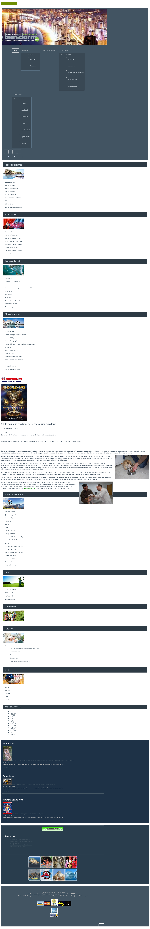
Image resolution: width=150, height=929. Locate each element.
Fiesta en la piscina (10, 565)
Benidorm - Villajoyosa (11, 188)
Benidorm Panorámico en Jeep (14, 552)
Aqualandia (8, 278)
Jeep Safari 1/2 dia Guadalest (13, 540)
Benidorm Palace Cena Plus (13, 238)
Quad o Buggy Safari (11, 515)
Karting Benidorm (10, 533)
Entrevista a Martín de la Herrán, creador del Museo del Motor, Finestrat (33, 784)
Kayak (6, 527)
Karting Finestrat (10, 530)
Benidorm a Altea (10, 191)
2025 (10, 713)
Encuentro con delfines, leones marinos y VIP (18, 288)
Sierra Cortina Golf (10, 590)
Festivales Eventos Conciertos (13, 251)
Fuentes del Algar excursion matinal (15, 334)
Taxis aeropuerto (15, 652)
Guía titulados (14, 658)
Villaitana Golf (9, 593)
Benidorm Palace (10, 232)
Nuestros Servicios (10, 646)
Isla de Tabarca (9, 331)
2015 (10, 722)
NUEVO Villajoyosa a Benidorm (14, 207)
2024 (10, 715)
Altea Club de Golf (10, 599)
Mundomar (8, 285)
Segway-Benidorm (10, 555)
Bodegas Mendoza (10, 366)
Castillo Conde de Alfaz (11, 247)
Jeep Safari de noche (11, 549)
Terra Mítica (8, 291)
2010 (10, 730)
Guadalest (8, 347)
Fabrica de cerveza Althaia (12, 369)
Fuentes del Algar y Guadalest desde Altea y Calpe (20, 344)
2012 (10, 727)
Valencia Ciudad (9, 353)
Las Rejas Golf (9, 596)
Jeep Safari (8, 543)
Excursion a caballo (10, 512)
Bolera (7, 687)
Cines (6, 696)
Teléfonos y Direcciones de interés (20, 661)
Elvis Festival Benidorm (12, 254)
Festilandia (8, 693)
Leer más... (6, 767)
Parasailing (8, 521)
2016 (10, 720)
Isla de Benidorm (10, 182)
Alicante (7, 363)
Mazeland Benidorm (11, 303)
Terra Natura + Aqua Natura (13, 300)
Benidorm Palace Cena (11, 235)
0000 (10, 734)
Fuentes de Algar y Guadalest (13, 341)
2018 (10, 716)
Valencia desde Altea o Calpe (13, 356)
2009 (10, 732)
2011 (10, 729)
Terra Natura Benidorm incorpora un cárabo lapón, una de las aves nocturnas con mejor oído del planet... (43, 760)
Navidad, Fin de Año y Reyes (13, 244)
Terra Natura (8, 297)
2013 (10, 725)
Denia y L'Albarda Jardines (12, 350)
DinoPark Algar (9, 307)
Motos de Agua (9, 518)
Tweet (7, 432)
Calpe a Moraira (9, 204)
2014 (10, 723)
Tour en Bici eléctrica (11, 559)
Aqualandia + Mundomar (12, 282)
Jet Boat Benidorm (10, 194)
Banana (7, 524)
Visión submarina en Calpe (13, 198)
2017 (10, 718)
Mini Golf (7, 690)
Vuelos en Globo (10, 562)
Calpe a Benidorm (10, 201)
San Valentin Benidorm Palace (14, 241)
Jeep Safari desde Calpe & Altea (14, 546)
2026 (10, 711)
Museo (7, 700)
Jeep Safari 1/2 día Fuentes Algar (14, 537)
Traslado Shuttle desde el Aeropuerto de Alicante (24, 648)
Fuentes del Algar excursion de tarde (16, 338)
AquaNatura (8, 294)
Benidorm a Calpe (10, 185)
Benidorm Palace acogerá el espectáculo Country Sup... (28, 814)
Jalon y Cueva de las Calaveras (14, 360)
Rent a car (13, 655)
